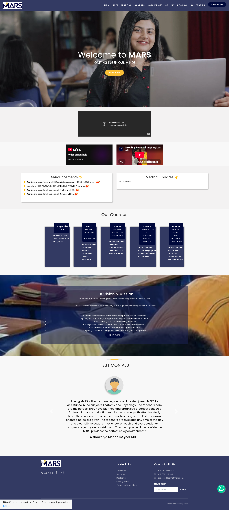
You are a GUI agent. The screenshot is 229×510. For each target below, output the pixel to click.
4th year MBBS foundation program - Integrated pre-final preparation (176, 253)
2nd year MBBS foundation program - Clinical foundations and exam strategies (117, 247)
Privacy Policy (122, 470)
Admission (121, 459)
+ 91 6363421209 (165, 463)
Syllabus (182, 5)
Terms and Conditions (126, 474)
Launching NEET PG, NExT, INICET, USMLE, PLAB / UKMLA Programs (55, 186)
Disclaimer (121, 466)
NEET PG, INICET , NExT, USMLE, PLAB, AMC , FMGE (61, 239)
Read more (114, 72)
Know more (114, 335)
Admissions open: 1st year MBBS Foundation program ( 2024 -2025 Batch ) (61, 182)
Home (107, 5)
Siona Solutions (60, 492)
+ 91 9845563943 (165, 459)
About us (120, 463)
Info (116, 5)
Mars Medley (155, 5)
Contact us (197, 5)
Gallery (170, 5)
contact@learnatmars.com (170, 466)
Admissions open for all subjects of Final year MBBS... (50, 190)
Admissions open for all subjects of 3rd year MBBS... (50, 194)
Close (7, 506)
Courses (139, 5)
